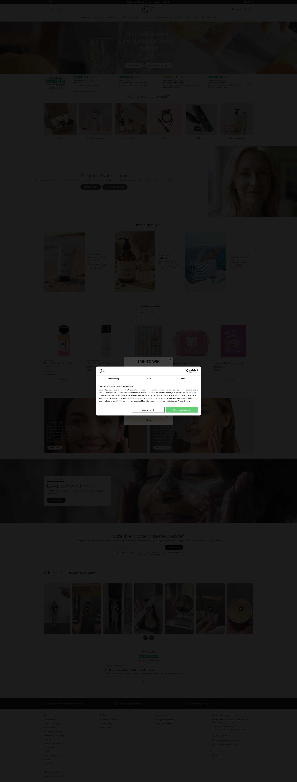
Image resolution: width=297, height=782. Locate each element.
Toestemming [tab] (113, 379)
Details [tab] (148, 379)
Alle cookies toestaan (181, 410)
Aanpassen (146, 410)
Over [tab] (183, 379)
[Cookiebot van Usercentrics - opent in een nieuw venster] (188, 371)
